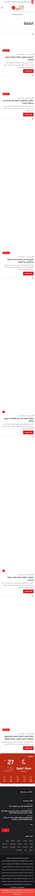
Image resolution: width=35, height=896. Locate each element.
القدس (25, 844)
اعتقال (18, 841)
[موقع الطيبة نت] (18, 8)
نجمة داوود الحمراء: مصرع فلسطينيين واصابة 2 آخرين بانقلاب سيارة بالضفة (19, 737)
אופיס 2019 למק (17, 864)
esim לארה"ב (24, 879)
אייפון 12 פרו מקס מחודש (11, 876)
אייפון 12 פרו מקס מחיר (23, 876)
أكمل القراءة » (28, 71)
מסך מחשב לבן (22, 881)
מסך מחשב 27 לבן (14, 881)
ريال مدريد (25, 847)
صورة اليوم (12, 847)
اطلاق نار (25, 841)
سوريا (19, 847)
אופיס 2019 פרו (23, 861)
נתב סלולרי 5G (8, 867)
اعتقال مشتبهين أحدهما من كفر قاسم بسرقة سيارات (18, 102)
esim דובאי (7, 879)
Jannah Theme (5, 890)
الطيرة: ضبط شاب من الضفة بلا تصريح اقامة (19, 420)
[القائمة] (2, 8)
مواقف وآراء (19, 850)
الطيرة (31, 844)
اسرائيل (31, 841)
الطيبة (7, 841)
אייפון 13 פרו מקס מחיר (23, 873)
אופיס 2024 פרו (27, 884)
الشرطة (13, 841)
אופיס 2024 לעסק (15, 887)
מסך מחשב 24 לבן (5, 881)
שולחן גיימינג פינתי (10, 870)
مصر (25, 850)
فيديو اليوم (5, 847)
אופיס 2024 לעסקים (18, 884)
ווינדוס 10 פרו (10, 864)
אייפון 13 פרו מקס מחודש (12, 873)
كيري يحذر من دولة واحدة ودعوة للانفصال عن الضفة (20, 261)
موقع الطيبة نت (28, 54)
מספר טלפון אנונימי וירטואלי (21, 870)
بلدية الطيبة (12, 844)
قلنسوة (31, 850)
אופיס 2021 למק (26, 864)
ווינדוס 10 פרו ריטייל (26, 867)
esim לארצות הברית (15, 879)
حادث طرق (4, 844)
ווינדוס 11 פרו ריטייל (16, 867)
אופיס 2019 (16, 861)
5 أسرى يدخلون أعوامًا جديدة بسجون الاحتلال (19, 58)
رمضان (31, 847)
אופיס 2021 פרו (8, 861)
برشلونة (20, 844)
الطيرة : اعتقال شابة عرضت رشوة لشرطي (20, 578)
